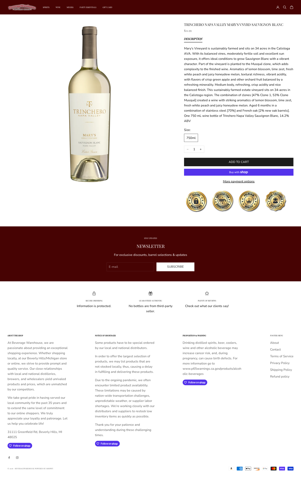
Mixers (70, 7)
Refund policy (279, 376)
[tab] (193, 39)
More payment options (239, 181)
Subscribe (175, 267)
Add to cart (239, 162)
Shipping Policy (281, 370)
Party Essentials (88, 7)
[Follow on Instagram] (17, 457)
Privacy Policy (280, 363)
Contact (275, 349)
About (274, 343)
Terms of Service (281, 356)
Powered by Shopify (44, 468)
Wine (58, 7)
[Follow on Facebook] (9, 457)
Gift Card (107, 7)
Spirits (46, 7)
